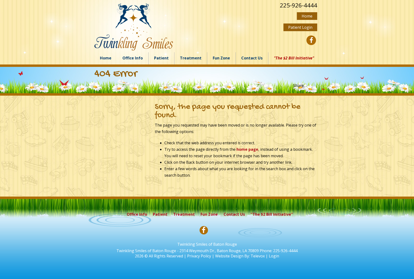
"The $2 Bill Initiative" (272, 214)
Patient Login (300, 27)
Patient (160, 214)
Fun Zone (209, 214)
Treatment (184, 214)
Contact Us (234, 214)
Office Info (137, 214)
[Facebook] (311, 40)
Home (307, 16)
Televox (258, 256)
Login (274, 256)
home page (247, 149)
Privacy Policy (199, 256)
